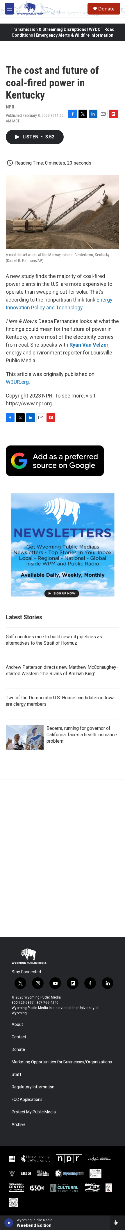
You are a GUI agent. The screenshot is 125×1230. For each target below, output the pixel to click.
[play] (8, 1223)
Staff (17, 1074)
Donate (106, 8)
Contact (19, 1037)
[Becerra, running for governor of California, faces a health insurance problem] (25, 737)
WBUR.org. (18, 382)
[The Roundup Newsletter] (62, 544)
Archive (19, 1124)
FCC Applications (27, 1099)
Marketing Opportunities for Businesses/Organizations (62, 1062)
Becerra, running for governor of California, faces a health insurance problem (82, 734)
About (17, 1024)
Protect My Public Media (34, 1112)
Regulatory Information (33, 1087)
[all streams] (117, 1222)
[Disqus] (62, 858)
